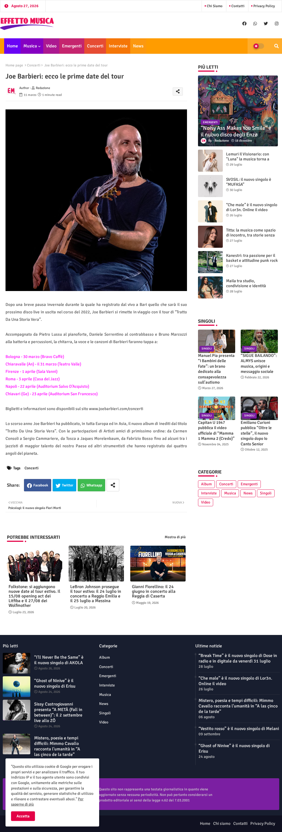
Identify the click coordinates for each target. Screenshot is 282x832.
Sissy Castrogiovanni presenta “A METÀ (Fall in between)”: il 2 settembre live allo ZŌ (58, 712)
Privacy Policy (264, 6)
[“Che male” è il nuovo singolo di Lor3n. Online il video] (210, 211)
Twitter (67, 485)
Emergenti (72, 46)
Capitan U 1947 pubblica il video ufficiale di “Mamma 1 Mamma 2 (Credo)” (216, 430)
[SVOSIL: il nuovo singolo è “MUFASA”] (210, 186)
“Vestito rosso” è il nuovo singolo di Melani (239, 728)
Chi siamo (214, 6)
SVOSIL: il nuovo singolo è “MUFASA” (248, 182)
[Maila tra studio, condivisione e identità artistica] (210, 287)
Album (206, 484)
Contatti (238, 6)
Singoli (266, 493)
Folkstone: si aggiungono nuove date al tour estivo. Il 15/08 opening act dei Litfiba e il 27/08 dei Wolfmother (34, 596)
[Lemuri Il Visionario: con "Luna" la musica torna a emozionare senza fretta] (210, 161)
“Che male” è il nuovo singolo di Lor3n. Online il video (251, 207)
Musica (30, 46)
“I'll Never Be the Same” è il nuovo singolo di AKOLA (58, 660)
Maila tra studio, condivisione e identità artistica (246, 285)
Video (51, 46)
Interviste (118, 46)
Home (12, 46)
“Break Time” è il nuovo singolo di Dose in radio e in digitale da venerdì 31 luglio (238, 658)
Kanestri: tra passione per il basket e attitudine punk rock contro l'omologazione (252, 260)
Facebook (40, 485)
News (138, 46)
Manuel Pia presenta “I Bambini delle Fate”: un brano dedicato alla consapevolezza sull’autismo (216, 369)
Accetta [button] (23, 816)
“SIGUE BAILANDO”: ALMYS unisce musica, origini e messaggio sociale (259, 363)
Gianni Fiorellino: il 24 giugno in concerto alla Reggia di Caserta (153, 592)
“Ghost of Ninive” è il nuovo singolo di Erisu (54, 683)
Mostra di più (175, 537)
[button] (276, 46)
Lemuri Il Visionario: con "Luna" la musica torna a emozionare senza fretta (248, 159)
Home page (14, 65)
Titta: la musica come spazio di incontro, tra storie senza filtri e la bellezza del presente (251, 237)
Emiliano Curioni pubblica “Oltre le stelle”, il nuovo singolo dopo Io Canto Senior (256, 433)
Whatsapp (94, 485)
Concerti (95, 46)
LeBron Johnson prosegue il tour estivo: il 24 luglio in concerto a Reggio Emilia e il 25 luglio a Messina (95, 594)
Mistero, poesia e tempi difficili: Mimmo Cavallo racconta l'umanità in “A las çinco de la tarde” (57, 746)
